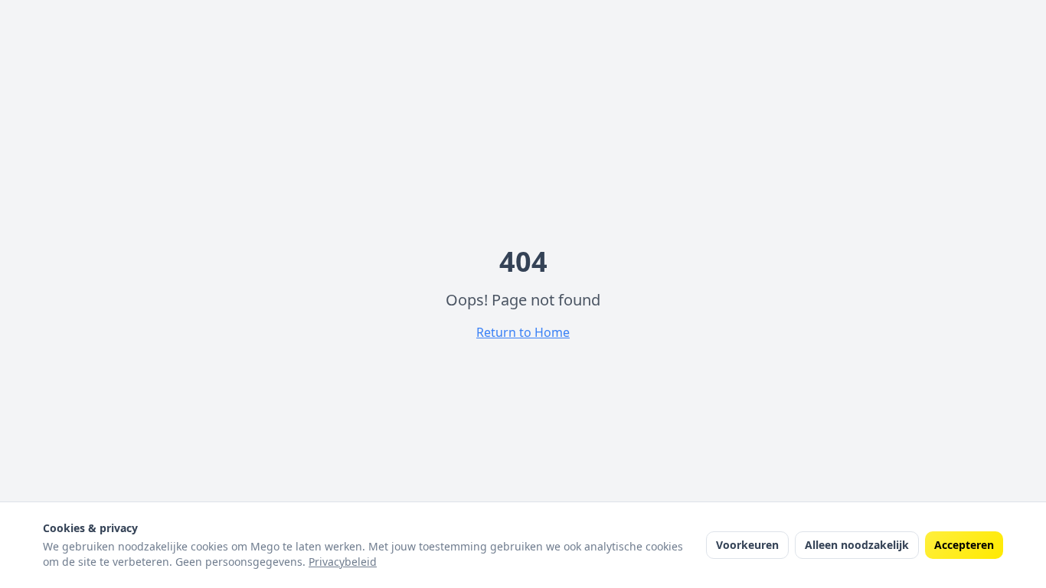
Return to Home (523, 332)
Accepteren (964, 544)
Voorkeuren (747, 544)
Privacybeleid (343, 561)
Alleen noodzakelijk (857, 544)
